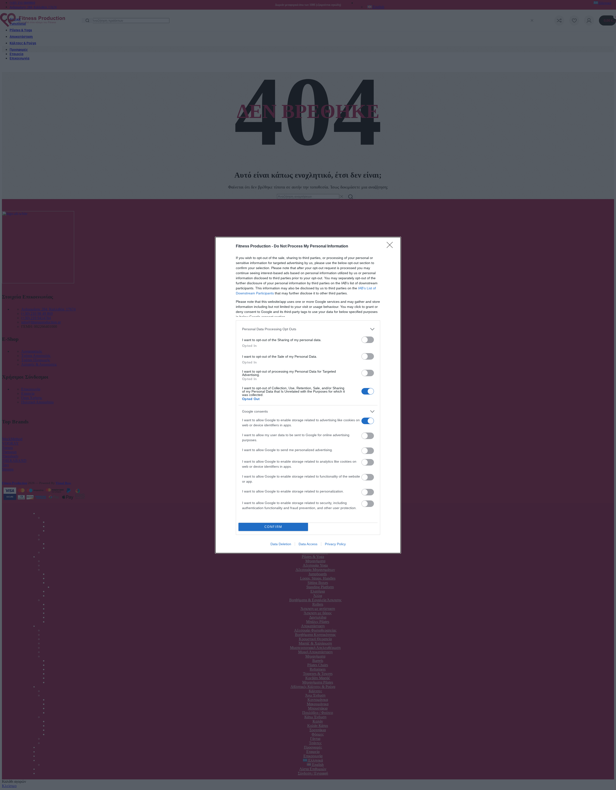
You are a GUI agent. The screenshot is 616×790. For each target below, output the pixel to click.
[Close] (391, 246)
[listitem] (308, 329)
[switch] (367, 340)
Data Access (308, 544)
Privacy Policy (335, 544)
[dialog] (308, 395)
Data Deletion (280, 544)
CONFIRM (273, 527)
